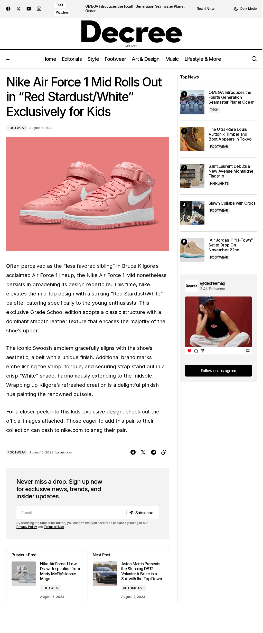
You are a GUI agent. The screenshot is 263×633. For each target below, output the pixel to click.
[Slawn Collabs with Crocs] (192, 213)
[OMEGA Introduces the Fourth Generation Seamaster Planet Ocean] (192, 102)
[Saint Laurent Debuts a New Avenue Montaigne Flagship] (192, 176)
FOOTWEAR (17, 128)
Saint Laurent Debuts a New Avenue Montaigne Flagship (231, 171)
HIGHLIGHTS (219, 183)
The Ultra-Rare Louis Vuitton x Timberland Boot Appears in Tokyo (230, 134)
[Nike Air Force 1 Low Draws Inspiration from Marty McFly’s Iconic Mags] (47, 575)
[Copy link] (164, 452)
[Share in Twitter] (143, 452)
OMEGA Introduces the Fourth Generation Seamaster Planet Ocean (134, 8)
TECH (60, 5)
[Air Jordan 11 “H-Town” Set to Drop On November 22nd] (192, 250)
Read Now (206, 9)
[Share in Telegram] (153, 452)
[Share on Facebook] (133, 452)
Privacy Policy (26, 527)
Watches (62, 12)
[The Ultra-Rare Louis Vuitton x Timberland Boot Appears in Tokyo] (192, 139)
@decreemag (212, 283)
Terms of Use (54, 527)
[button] (245, 9)
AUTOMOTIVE (133, 588)
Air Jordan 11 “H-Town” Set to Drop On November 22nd (231, 245)
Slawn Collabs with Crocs (232, 203)
